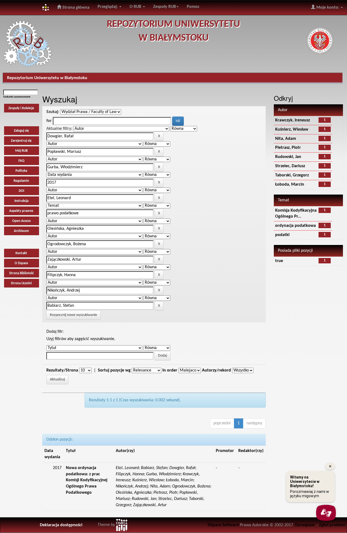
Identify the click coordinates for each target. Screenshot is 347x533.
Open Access (21, 221)
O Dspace (21, 263)
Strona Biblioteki (21, 273)
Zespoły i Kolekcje (21, 108)
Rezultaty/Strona (62, 370)
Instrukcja (21, 201)
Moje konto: (327, 7)
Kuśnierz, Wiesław (291, 129)
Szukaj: (52, 112)
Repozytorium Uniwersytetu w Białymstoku (47, 78)
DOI (21, 191)
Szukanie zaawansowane (16, 96)
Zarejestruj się (21, 141)
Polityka (21, 171)
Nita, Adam (285, 139)
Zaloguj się (21, 131)
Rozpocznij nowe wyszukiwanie (73, 315)
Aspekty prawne (21, 211)
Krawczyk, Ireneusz (292, 120)
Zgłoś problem (332, 525)
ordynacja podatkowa (295, 226)
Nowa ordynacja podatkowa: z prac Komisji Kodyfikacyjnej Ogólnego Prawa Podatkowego (86, 480)
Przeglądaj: (108, 7)
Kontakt (21, 253)
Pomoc (193, 7)
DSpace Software (223, 525)
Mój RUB (21, 151)
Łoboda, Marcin (289, 184)
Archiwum (21, 231)
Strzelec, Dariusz (290, 166)
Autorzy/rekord (216, 370)
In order (169, 370)
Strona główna (75, 7)
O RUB (136, 7)
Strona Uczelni (21, 283)
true (279, 261)
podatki (282, 235)
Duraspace (304, 525)
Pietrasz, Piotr (288, 148)
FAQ (21, 161)
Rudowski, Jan (288, 157)
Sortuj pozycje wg (114, 370)
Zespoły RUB (164, 7)
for (49, 121)
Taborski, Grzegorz (292, 175)
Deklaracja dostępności (61, 525)
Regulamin (21, 181)
